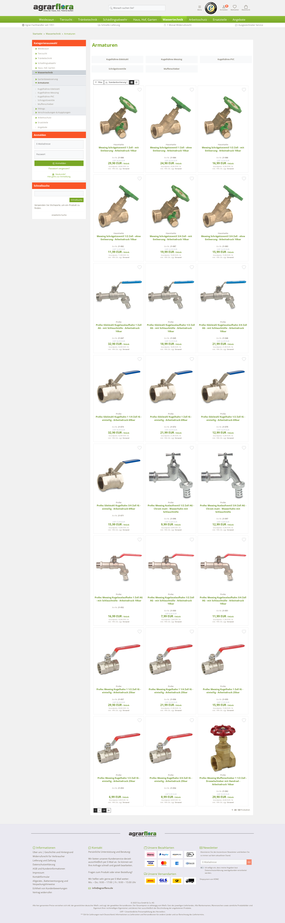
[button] (131, 82)
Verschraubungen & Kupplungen (54, 112)
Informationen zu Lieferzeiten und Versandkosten (135, 914)
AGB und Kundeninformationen (49, 868)
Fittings (41, 108)
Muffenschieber (46, 104)
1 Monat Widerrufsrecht (179, 24)
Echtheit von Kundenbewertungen (50, 888)
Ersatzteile (220, 20)
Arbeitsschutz (198, 20)
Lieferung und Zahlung (44, 860)
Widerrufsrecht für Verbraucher (49, 856)
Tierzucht (66, 20)
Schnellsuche (76, 199)
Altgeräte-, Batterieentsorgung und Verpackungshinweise (50, 882)
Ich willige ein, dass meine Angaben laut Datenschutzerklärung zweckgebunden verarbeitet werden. (226, 870)
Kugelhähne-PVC (46, 96)
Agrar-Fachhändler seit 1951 (39, 24)
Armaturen (43, 82)
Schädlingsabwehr (115, 20)
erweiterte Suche (59, 215)
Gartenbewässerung (48, 79)
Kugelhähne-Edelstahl (49, 89)
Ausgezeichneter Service (250, 24)
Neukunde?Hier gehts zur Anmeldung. (59, 175)
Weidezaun (46, 20)
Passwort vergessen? (59, 168)
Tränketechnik (87, 20)
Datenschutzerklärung (44, 864)
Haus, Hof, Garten (145, 20)
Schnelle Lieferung (110, 24)
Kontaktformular (41, 876)
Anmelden (60, 163)
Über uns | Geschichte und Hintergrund (53, 852)
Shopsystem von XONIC (209, 879)
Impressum (38, 872)
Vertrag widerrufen (42, 892)
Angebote (239, 20)
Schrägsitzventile (46, 100)
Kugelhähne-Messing (48, 92)
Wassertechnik (173, 20)
